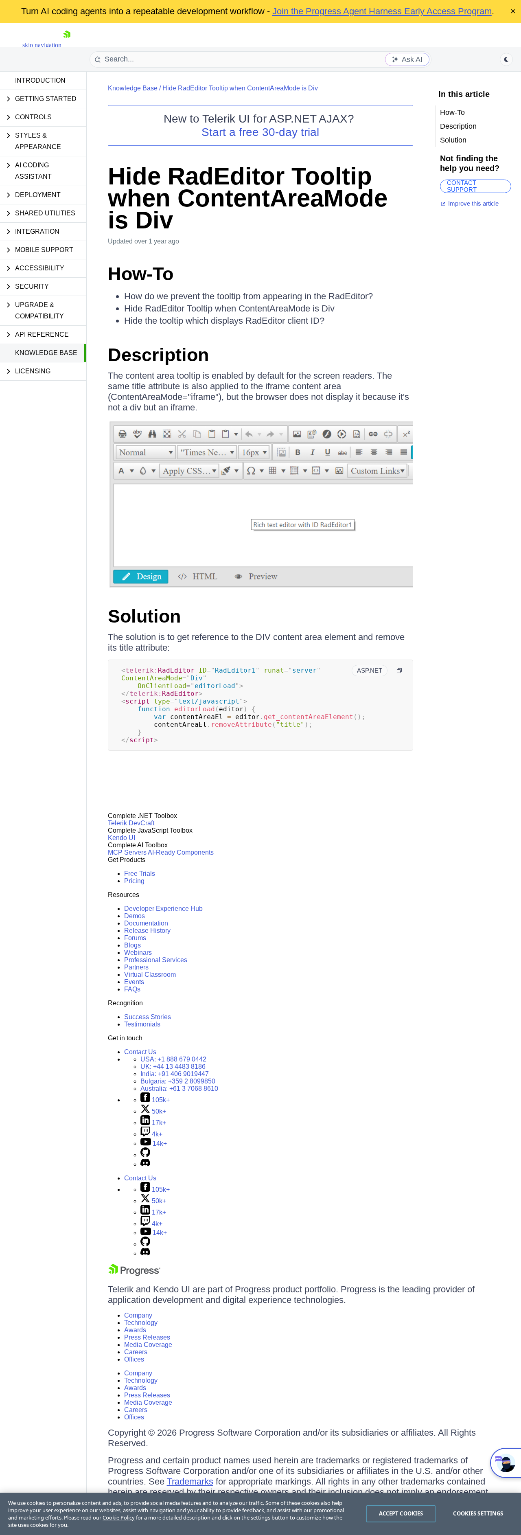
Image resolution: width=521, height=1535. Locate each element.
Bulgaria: (177, 1081)
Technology (141, 1322)
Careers (135, 1352)
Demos (134, 915)
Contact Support (462, 186)
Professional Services (155, 959)
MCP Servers (127, 852)
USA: (173, 1059)
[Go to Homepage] (66, 45)
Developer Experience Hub (163, 908)
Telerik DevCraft (131, 823)
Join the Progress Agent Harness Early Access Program (382, 11)
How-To (140, 273)
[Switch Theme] (506, 59)
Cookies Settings (478, 1513)
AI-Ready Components (181, 852)
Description (158, 354)
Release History (147, 930)
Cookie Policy (119, 1517)
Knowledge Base (46, 352)
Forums (135, 937)
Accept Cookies (401, 1513)
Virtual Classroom (150, 974)
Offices (134, 1359)
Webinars (138, 952)
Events (134, 981)
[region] (260, 1514)
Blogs (132, 945)
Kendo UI (121, 837)
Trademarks (190, 1481)
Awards (135, 1330)
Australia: (179, 1088)
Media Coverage (148, 1344)
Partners (136, 967)
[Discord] (145, 1164)
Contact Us (140, 1051)
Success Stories (147, 1016)
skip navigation (41, 45)
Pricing (134, 880)
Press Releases (147, 1337)
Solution (144, 616)
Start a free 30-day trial (260, 132)
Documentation (146, 923)
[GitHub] (145, 1154)
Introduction (40, 80)
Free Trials (139, 873)
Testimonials (142, 1024)
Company (138, 1315)
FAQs (132, 989)
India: (174, 1073)
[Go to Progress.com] (134, 1273)
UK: (173, 1066)
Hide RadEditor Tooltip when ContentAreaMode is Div (240, 88)
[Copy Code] (399, 670)
